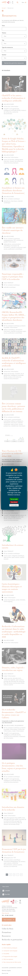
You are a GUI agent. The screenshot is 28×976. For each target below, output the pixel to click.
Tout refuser (14, 502)
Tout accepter (14, 499)
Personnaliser (14, 505)
